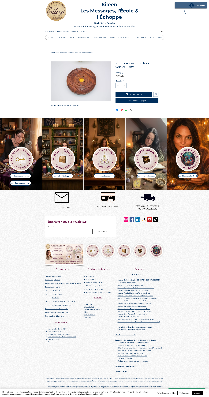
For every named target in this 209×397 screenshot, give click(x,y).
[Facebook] (132, 219)
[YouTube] (149, 219)
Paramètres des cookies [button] (166, 393)
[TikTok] (155, 219)
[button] (186, 12)
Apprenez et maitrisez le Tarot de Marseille (133, 343)
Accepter (197, 393)
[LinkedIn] (137, 219)
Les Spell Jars (90, 276)
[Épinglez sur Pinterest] (121, 109)
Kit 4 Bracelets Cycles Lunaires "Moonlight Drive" (136, 319)
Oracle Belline (57, 294)
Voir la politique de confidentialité (90, 394)
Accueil (54, 52)
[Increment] (124, 85)
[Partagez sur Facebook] (117, 109)
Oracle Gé (55, 298)
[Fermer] (206, 393)
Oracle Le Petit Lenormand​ (61, 305)
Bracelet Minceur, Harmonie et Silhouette (133, 290)
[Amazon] (143, 219)
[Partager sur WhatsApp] (126, 109)
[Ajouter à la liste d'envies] (155, 94)
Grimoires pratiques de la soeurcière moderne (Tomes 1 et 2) (140, 348)
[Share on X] (130, 109)
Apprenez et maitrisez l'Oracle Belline (131, 345)
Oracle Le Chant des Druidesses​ (63, 301)
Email (51, 227)
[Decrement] (117, 85)
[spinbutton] (121, 85)
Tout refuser (184, 393)
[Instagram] (126, 219)
